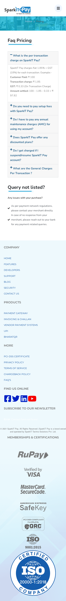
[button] (33, 57)
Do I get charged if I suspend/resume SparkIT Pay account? (28, 155)
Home (28, 21)
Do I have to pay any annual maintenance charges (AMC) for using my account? (30, 124)
